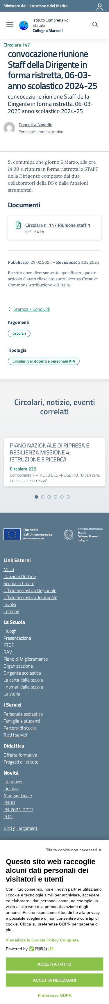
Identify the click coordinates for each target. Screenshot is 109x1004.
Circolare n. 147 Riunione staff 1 (57, 225)
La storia (11, 693)
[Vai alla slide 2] (42, 497)
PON (7, 816)
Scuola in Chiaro (18, 583)
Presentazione (17, 637)
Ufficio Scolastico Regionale (29, 590)
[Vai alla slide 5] (62, 497)
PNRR (9, 802)
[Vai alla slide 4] (55, 497)
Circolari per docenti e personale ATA (43, 361)
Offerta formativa (20, 754)
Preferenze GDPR (55, 995)
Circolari (11, 788)
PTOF (8, 644)
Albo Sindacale (17, 795)
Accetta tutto (54, 964)
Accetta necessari (54, 980)
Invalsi (9, 604)
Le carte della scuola (23, 679)
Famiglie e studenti (21, 720)
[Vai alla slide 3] (49, 497)
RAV (7, 651)
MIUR (8, 569)
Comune (11, 611)
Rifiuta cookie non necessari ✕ (73, 850)
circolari (19, 333)
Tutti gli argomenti (20, 828)
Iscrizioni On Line (19, 576)
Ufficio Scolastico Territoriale (30, 597)
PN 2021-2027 (18, 809)
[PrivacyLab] (40, 949)
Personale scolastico (23, 713)
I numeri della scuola (23, 686)
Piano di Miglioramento (25, 658)
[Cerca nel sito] (95, 25)
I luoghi (10, 630)
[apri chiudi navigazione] (9, 25)
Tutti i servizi (15, 734)
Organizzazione (18, 665)
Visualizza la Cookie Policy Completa (42, 940)
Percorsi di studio (19, 727)
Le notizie (12, 781)
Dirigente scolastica (22, 672)
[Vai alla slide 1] (36, 497)
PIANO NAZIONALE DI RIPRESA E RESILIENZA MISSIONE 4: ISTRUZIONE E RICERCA (49, 452)
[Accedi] (100, 6)
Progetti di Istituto (20, 761)
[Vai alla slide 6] (68, 497)
